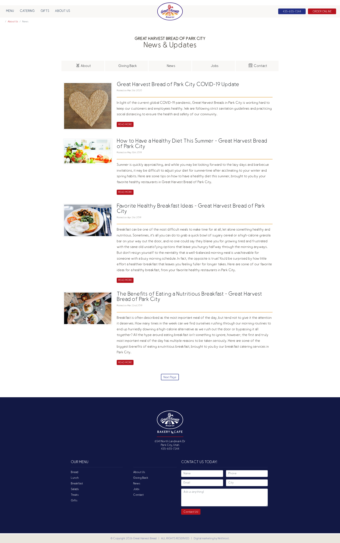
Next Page (169, 377)
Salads (75, 489)
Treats (75, 495)
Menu (10, 11)
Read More (125, 124)
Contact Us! (190, 512)
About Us (62, 11)
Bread (74, 472)
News (136, 483)
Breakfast (77, 483)
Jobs (136, 489)
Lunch (75, 478)
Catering (27, 11)
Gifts (45, 11)
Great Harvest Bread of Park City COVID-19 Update (178, 84)
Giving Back (140, 478)
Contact (138, 495)
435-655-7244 (170, 449)
